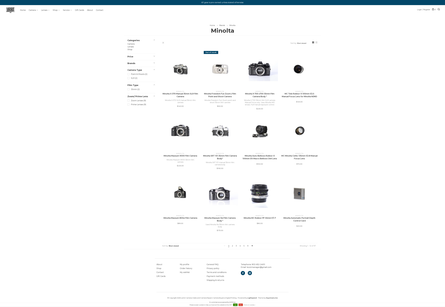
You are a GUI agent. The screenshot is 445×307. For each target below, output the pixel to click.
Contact (99, 10)
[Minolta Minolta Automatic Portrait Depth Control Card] (299, 193)
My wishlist (185, 272)
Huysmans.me (272, 298)
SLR (134, 78)
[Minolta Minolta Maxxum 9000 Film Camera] (180, 131)
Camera (32, 10)
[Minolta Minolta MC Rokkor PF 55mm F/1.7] (260, 193)
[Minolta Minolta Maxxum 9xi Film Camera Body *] (220, 193)
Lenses (44, 10)
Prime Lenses (138, 104)
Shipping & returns (215, 280)
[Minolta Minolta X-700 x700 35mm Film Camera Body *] (260, 69)
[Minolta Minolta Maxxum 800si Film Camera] (180, 193)
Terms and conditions (216, 272)
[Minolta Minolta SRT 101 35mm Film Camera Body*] (220, 131)
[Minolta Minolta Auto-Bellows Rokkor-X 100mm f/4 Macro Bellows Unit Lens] (260, 131)
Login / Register (423, 10)
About (90, 10)
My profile (184, 264)
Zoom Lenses (138, 100)
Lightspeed (252, 298)
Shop (55, 10)
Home (23, 10)
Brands (222, 25)
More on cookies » (249, 305)
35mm (135, 89)
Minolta (232, 25)
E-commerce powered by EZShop (223, 302)
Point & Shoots (139, 74)
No (241, 305)
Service (66, 10)
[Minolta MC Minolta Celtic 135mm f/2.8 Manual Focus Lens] (299, 131)
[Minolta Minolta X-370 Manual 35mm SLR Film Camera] (180, 69)
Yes (235, 305)
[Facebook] (243, 273)
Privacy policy (213, 268)
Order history (186, 268)
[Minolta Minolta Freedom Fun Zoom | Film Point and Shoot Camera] (220, 69)
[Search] (439, 10)
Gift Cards (79, 10)
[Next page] (252, 246)
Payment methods (215, 276)
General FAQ (212, 264)
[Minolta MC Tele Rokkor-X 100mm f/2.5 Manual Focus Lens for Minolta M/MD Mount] (299, 69)
